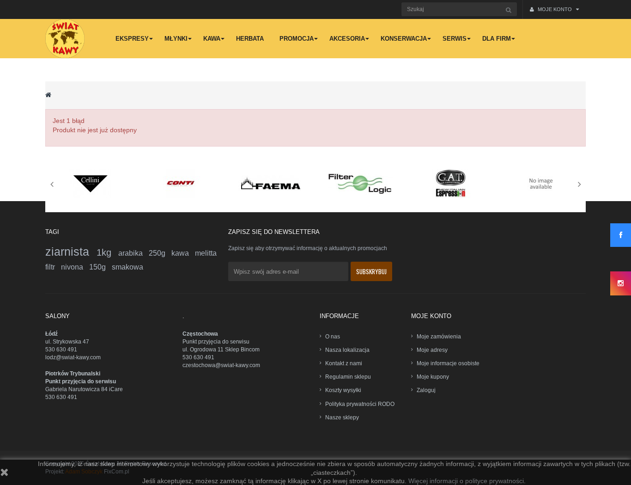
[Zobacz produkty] (90, 183)
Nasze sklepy (342, 417)
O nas (332, 336)
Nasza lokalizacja (347, 350)
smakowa (127, 267)
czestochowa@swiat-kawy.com (221, 365)
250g (160, 253)
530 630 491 (61, 349)
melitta (206, 253)
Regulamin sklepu (348, 377)
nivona (75, 267)
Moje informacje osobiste (448, 363)
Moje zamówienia (439, 336)
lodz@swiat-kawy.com (73, 357)
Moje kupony (433, 377)
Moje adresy (432, 350)
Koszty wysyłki (343, 390)
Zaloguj (426, 390)
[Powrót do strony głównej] (48, 94)
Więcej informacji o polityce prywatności (466, 481)
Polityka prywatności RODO (359, 404)
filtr (53, 267)
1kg (107, 252)
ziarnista (71, 251)
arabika (133, 253)
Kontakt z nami (343, 363)
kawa (183, 253)
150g (100, 267)
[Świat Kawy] (65, 38)
